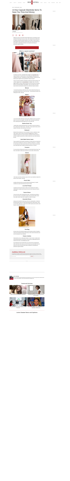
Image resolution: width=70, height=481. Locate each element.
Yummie (30, 133)
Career (21, 7)
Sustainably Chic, (35, 74)
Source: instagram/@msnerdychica (23, 174)
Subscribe (53, 2)
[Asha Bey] (11, 278)
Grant (57, 2)
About (42, 2)
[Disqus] (26, 403)
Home (13, 7)
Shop (49, 2)
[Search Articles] (60, 2)
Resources (20, 2)
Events (24, 2)
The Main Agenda (16, 7)
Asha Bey (14, 31)
